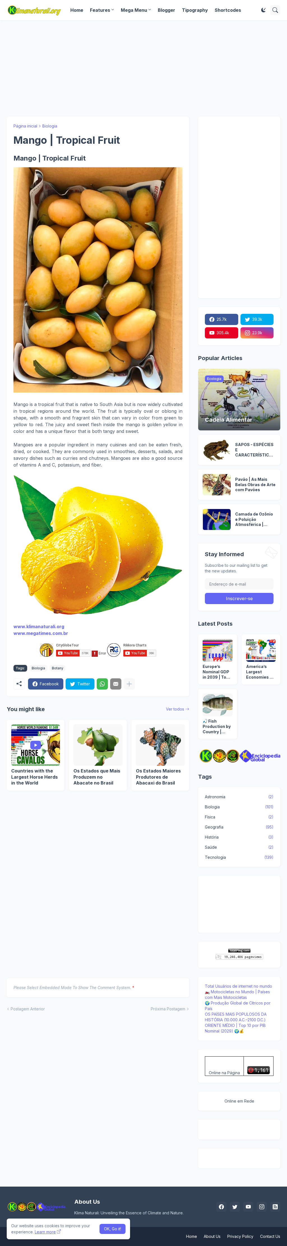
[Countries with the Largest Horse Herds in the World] (35, 745)
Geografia (239, 827)
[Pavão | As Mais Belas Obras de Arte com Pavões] (217, 484)
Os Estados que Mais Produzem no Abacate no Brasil (96, 777)
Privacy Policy (240, 1236)
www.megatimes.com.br (40, 633)
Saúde (239, 847)
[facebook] (221, 1207)
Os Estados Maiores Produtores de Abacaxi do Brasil (158, 777)
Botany (57, 668)
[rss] (275, 1207)
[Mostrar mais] (129, 684)
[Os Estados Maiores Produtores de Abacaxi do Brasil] (160, 745)
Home (76, 10)
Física (239, 817)
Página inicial (25, 126)
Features (100, 10)
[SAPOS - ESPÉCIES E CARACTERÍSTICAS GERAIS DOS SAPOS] (217, 450)
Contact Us (270, 1236)
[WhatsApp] (102, 684)
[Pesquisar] (275, 10)
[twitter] (235, 1207)
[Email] (115, 684)
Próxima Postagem (168, 1008)
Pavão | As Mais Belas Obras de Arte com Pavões (255, 484)
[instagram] (262, 1207)
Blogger (166, 10)
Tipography (195, 10)
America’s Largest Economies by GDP (260, 672)
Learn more (45, 1231)
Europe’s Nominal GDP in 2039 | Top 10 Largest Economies (216, 672)
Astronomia (239, 796)
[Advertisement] (143, 68)
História (239, 837)
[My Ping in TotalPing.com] (239, 951)
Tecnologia (239, 857)
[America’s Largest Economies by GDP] (261, 650)
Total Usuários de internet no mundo (238, 986)
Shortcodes (228, 10)
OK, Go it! (112, 1228)
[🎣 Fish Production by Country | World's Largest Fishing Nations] (217, 704)
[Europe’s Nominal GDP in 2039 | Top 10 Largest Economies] (217, 650)
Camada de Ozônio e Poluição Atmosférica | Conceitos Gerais (254, 520)
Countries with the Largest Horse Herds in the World (34, 777)
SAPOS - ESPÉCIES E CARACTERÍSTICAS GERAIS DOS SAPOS (255, 450)
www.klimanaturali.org (38, 626)
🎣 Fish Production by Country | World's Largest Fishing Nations (217, 727)
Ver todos (175, 709)
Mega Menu (134, 10)
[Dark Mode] (263, 10)
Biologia (49, 126)
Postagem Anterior (28, 1008)
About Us (212, 1236)
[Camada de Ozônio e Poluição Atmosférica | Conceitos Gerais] (217, 519)
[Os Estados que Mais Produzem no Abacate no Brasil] (97, 745)
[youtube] (248, 1207)
